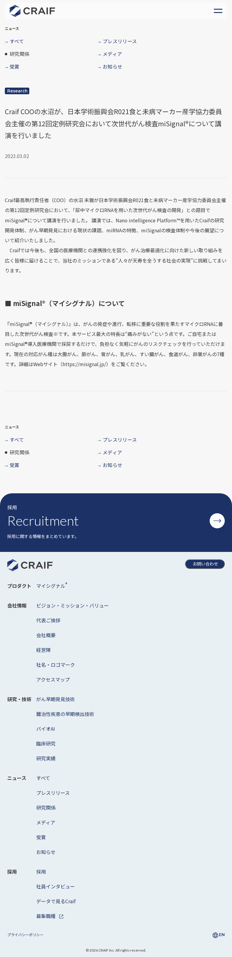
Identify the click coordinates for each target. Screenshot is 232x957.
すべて (43, 777)
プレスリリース (53, 792)
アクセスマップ (53, 679)
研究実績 (46, 758)
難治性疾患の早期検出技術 (65, 713)
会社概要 (46, 635)
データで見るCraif (56, 901)
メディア (45, 822)
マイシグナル (51, 585)
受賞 (41, 837)
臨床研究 (46, 743)
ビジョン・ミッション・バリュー (72, 605)
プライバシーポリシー (25, 934)
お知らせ (46, 852)
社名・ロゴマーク (55, 664)
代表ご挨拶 (48, 620)
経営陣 (43, 649)
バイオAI (45, 728)
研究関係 (46, 807)
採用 (41, 871)
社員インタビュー (55, 886)
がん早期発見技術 (55, 699)
